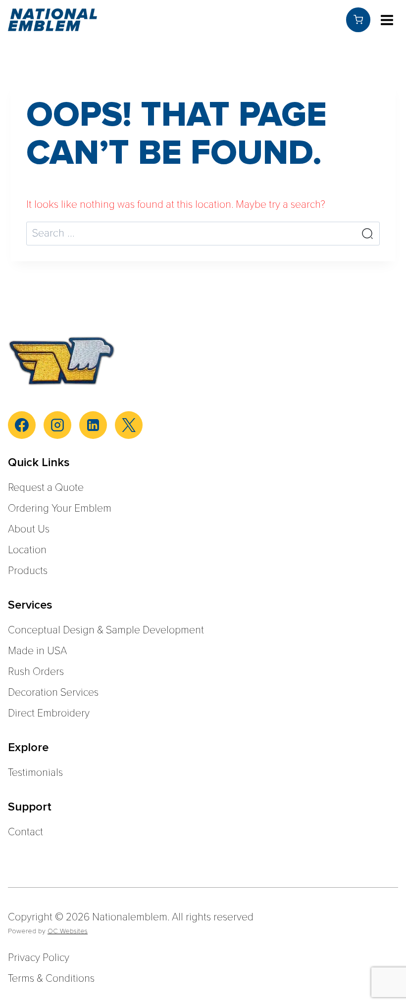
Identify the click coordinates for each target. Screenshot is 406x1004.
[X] (129, 425)
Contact (25, 832)
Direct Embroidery (49, 713)
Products (28, 571)
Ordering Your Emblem (59, 508)
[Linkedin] (93, 425)
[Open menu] (386, 20)
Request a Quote (46, 487)
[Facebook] (22, 425)
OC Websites (68, 931)
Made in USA (37, 651)
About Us (29, 529)
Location (27, 550)
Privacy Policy (38, 958)
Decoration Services (53, 692)
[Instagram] (57, 425)
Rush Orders (36, 672)
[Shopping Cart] (358, 19)
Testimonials (35, 772)
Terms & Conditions (51, 978)
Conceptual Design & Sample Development (106, 630)
